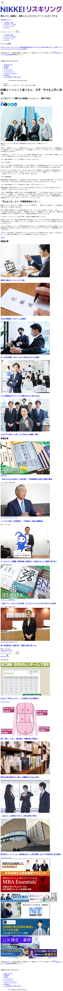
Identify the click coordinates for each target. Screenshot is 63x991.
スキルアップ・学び (10, 24)
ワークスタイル (17, 49)
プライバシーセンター (10, 73)
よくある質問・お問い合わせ (12, 77)
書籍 (47, 47)
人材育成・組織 (8, 22)
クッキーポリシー (9, 71)
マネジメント (8, 49)
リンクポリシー (8, 70)
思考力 (44, 47)
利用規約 (6, 66)
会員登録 (3, 19)
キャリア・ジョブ (9, 26)
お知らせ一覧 (8, 64)
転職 (23, 47)
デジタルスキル (37, 47)
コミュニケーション (14, 47)
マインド (5, 47)
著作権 (6, 68)
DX (2, 47)
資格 (21, 47)
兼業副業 (27, 47)
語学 (31, 47)
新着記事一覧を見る (6, 650)
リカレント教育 (53, 47)
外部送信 (6, 75)
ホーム (6, 83)
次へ (4, 237)
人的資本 (24, 49)
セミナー (6, 28)
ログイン (8, 19)
